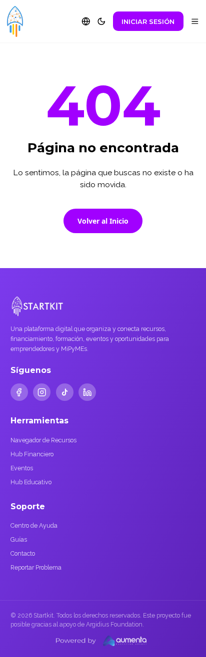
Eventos (21, 468)
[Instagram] (41, 392)
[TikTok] (65, 392)
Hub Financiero (32, 454)
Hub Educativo (31, 482)
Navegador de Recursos (43, 440)
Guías (18, 539)
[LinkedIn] (87, 392)
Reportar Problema (36, 567)
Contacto (22, 553)
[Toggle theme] (102, 21)
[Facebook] (19, 392)
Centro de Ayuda (34, 525)
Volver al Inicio (103, 221)
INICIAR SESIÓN (148, 21)
